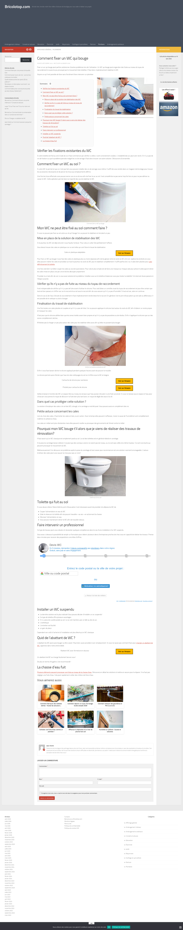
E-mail (100, 779)
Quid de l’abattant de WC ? (52, 137)
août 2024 (8, 874)
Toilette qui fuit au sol (50, 126)
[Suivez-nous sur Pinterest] (27, 49)
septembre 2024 (10, 872)
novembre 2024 (9, 867)
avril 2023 (7, 899)
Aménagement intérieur (12, 44)
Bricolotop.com (17, 6)
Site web (41, 786)
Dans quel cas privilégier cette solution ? (58, 113)
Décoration (40, 44)
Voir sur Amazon (124, 253)
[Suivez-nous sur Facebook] (30, 49)
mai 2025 (7, 853)
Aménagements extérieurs (115, 44)
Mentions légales (69, 821)
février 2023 (8, 901)
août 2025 (8, 846)
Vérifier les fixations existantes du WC (56, 88)
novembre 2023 (9, 883)
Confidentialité (122, 601)
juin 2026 (7, 823)
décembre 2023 (9, 881)
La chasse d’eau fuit (50, 141)
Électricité (50, 44)
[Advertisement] (91, 27)
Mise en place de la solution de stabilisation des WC (62, 99)
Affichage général (44, 49)
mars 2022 (8, 915)
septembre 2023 (10, 888)
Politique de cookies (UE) (71, 828)
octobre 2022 (9, 910)
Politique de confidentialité (72, 826)
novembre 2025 (9, 840)
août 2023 (8, 890)
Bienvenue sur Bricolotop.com (73, 819)
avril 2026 (7, 828)
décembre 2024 (9, 865)
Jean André (8, 122)
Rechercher (8, 56)
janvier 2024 (8, 878)
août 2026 (8, 819)
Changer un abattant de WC (17, 118)
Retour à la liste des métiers (96, 595)
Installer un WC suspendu (52, 134)
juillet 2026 (8, 821)
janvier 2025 (8, 862)
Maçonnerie (66, 44)
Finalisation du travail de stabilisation (57, 109)
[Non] (180, 927)
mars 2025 (8, 858)
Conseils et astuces (28, 44)
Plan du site (67, 823)
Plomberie (101, 44)
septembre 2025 (10, 844)
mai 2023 (7, 897)
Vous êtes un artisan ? (147, 601)
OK (109, 927)
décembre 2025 (9, 837)
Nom (41, 779)
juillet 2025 (8, 849)
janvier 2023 (8, 904)
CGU (117, 601)
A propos (67, 817)
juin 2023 (7, 894)
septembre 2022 (10, 913)
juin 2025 (7, 851)
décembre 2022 (9, 906)
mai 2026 (7, 826)
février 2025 (8, 860)
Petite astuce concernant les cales (56, 117)
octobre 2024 (9, 869)
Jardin (57, 44)
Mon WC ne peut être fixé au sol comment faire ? (60, 96)
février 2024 (8, 876)
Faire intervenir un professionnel (54, 130)
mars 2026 (8, 830)
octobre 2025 (9, 842)
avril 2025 (7, 856)
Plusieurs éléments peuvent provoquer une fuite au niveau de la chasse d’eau (64, 672)
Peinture (93, 44)
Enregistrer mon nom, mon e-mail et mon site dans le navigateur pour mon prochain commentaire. (69, 793)
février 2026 (8, 833)
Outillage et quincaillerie (79, 44)
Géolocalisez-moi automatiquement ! (96, 586)
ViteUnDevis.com (138, 601)
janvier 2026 (8, 835)
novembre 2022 (9, 908)
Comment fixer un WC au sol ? (53, 92)
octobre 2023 (9, 885)
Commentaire (43, 766)
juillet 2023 (8, 892)
